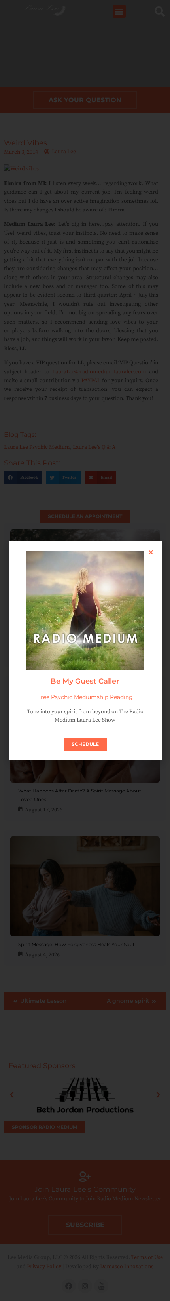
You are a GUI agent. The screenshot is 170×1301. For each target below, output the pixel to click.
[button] (151, 552)
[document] (85, 650)
